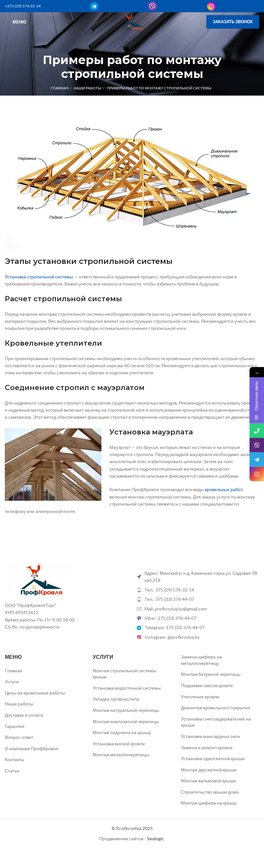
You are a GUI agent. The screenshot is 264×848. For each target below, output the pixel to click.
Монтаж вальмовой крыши (208, 780)
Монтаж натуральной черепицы (126, 710)
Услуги (12, 681)
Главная (59, 88)
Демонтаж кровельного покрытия (215, 707)
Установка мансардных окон (210, 736)
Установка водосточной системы (127, 688)
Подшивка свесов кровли (207, 685)
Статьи (12, 770)
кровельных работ (224, 489)
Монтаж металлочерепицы (121, 754)
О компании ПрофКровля (31, 748)
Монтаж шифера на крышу (209, 803)
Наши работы (87, 88)
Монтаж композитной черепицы (126, 721)
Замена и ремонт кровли (206, 747)
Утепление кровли (200, 696)
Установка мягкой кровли (119, 743)
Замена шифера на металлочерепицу (201, 660)
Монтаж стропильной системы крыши (124, 674)
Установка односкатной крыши (213, 758)
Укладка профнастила (116, 699)
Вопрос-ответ (19, 737)
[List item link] (198, 589)
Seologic (155, 838)
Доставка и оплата (24, 715)
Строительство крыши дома (210, 792)
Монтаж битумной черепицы (210, 674)
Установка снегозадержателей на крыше (216, 722)
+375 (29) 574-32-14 (23, 6)
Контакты (14, 759)
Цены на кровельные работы (35, 692)
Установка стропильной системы (39, 276)
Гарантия (14, 726)
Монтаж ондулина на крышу (122, 732)
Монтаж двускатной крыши (209, 769)
